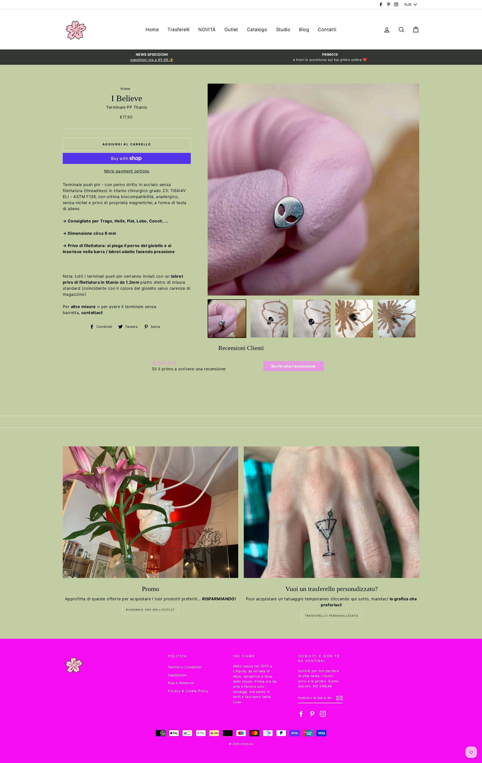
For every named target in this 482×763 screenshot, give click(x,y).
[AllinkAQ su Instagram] (323, 714)
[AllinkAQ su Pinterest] (312, 714)
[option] (152, 57)
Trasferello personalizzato (331, 615)
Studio (283, 29)
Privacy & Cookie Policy (188, 691)
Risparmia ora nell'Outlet (150, 609)
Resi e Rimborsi (181, 683)
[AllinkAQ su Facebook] (301, 714)
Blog (304, 29)
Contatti (327, 29)
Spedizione (177, 675)
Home (152, 29)
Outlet (231, 29)
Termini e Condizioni (185, 667)
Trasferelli (178, 29)
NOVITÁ (206, 29)
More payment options (126, 170)
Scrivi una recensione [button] (293, 366)
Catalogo (257, 29)
